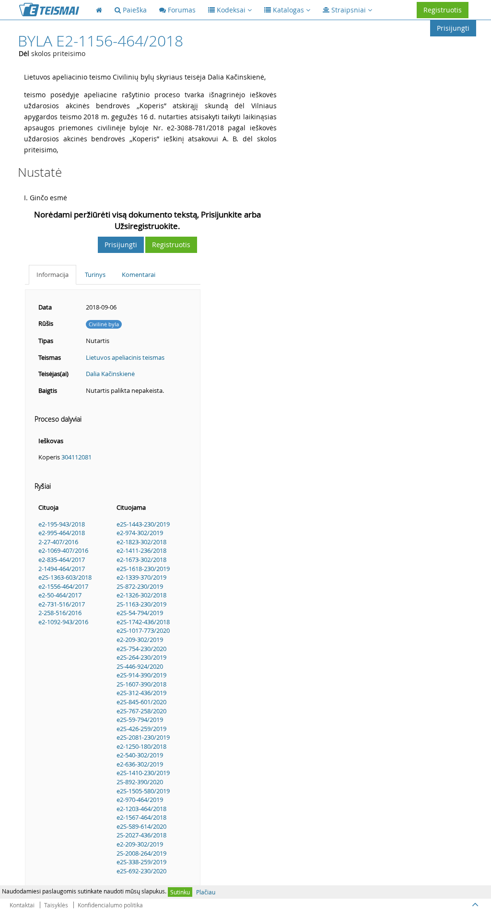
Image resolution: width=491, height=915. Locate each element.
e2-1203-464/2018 (141, 808)
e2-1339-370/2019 (141, 577)
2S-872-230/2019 (140, 586)
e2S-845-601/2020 (141, 702)
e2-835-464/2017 (61, 559)
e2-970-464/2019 (140, 799)
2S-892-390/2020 (140, 782)
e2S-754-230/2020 (141, 648)
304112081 (76, 457)
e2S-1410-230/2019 (143, 772)
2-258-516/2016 (60, 612)
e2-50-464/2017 (60, 595)
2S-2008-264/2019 (141, 853)
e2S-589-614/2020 (141, 826)
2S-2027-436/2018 (141, 835)
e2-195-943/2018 (61, 524)
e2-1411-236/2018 (141, 550)
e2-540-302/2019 (140, 755)
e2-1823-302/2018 (141, 542)
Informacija (52, 274)
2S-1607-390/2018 (141, 684)
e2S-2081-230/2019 (143, 737)
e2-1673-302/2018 (141, 559)
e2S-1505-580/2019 (143, 791)
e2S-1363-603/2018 (65, 577)
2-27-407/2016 (58, 542)
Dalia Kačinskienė (110, 373)
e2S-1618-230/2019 (143, 568)
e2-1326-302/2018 (141, 595)
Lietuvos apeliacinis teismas (125, 357)
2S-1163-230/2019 (141, 604)
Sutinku (180, 892)
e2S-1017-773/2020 (143, 630)
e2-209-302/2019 (140, 639)
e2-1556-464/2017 (63, 586)
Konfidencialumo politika (110, 905)
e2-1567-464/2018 (141, 817)
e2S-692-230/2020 (141, 871)
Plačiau (205, 892)
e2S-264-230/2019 (141, 657)
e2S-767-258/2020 (141, 711)
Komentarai (138, 274)
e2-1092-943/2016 (63, 622)
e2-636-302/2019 (140, 764)
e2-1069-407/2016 (63, 550)
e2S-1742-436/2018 (143, 622)
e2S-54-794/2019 (140, 612)
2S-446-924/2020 (140, 666)
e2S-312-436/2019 (141, 692)
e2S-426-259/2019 (141, 728)
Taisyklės (56, 905)
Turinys (95, 274)
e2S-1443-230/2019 (143, 524)
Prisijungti (453, 28)
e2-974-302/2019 (140, 532)
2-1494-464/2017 (61, 568)
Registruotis (442, 9)
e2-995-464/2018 (61, 532)
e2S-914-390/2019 (141, 675)
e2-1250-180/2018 (141, 746)
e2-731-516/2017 (61, 604)
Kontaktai (22, 905)
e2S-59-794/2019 (140, 719)
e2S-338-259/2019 (141, 862)
